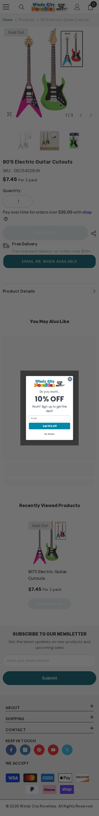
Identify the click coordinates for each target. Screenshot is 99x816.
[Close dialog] (70, 379)
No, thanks (49, 433)
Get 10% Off (50, 426)
